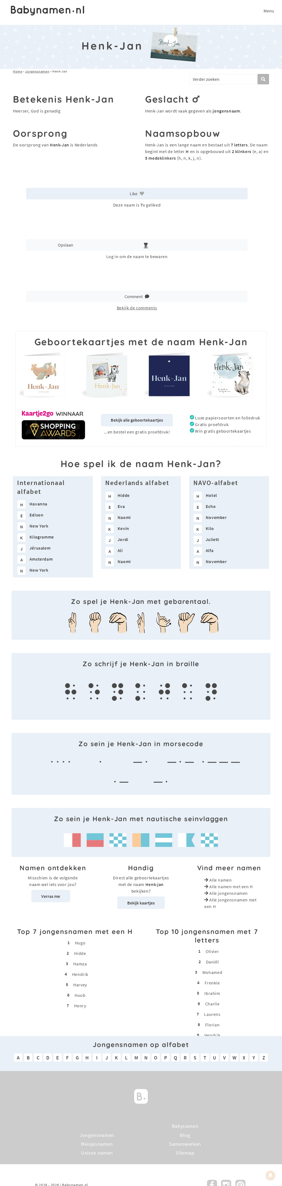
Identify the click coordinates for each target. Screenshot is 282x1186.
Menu (269, 11)
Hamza (80, 964)
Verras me (50, 896)
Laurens (212, 1014)
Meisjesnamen (97, 1144)
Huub (80, 995)
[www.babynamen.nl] (47, 10)
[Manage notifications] (270, 1175)
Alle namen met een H (231, 886)
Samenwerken (185, 1144)
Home (17, 71)
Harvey (80, 984)
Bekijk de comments (137, 307)
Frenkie (212, 983)
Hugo (80, 943)
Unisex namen (97, 1153)
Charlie (212, 1003)
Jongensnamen (37, 71)
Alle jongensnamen (228, 893)
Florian (212, 1024)
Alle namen (220, 880)
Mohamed (212, 972)
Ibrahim (212, 993)
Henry (80, 1005)
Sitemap (185, 1153)
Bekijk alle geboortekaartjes (137, 420)
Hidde (80, 953)
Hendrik (80, 974)
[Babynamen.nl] (141, 1096)
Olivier (212, 951)
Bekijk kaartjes (141, 903)
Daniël (212, 962)
